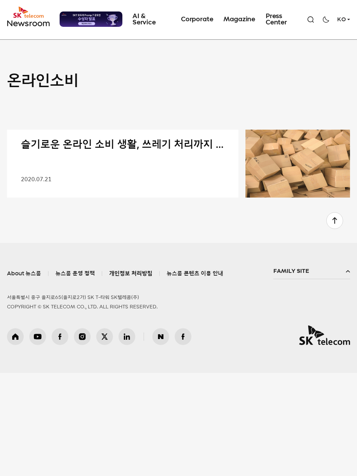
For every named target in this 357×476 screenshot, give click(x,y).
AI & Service (144, 19)
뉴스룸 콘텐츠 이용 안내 (195, 273)
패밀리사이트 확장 (311, 271)
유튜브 (37, 336)
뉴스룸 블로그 (160, 336)
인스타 (82, 336)
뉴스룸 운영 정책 (75, 273)
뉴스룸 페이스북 (183, 336)
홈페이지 (15, 336)
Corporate (197, 19)
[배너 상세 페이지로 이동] (91, 19)
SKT (29, 17)
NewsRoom (28, 23)
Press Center (276, 19)
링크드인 (127, 336)
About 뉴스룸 (24, 273)
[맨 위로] (334, 220)
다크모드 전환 (326, 19)
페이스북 (60, 336)
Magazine (239, 19)
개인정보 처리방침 (130, 273)
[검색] (310, 19)
